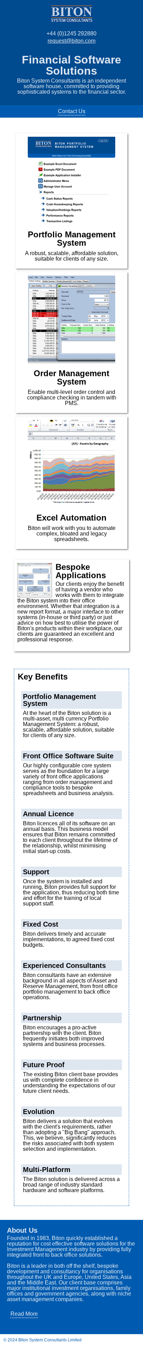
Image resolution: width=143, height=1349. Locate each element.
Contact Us (71, 111)
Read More (24, 1314)
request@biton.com (71, 41)
